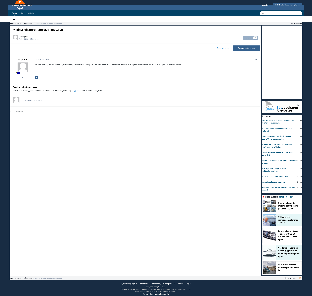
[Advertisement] (280, 62)
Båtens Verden (286, 197)
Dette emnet (289, 13)
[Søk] (299, 13)
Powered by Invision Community (156, 294)
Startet (42, 59)
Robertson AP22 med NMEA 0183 (275, 176)
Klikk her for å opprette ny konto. (287, 5)
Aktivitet (31, 13)
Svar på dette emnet (246, 48)
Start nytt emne (223, 48)
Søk (22, 13)
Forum (14, 13)
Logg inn (266, 5)
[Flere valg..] (256, 59)
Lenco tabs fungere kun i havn (274, 182)
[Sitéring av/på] (36, 77)
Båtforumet (34, 39)
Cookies (180, 284)
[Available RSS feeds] (299, 278)
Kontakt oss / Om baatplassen (163, 284)
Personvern (143, 284)
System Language (128, 284)
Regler (188, 284)
